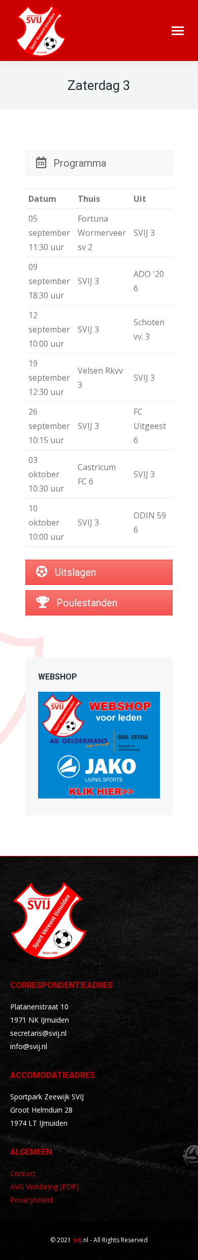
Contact (23, 1173)
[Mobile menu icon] (178, 31)
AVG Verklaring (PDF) (44, 1186)
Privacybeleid (31, 1200)
